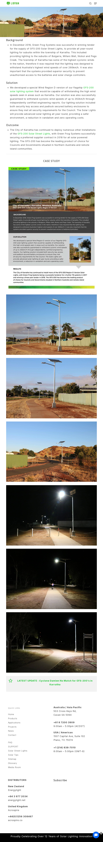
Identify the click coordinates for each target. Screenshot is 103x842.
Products (12, 718)
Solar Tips (13, 755)
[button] (95, 3)
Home (11, 714)
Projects (12, 726)
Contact (12, 735)
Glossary (12, 763)
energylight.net (16, 800)
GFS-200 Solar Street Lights (34, 133)
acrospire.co (15, 820)
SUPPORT (13, 746)
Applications (14, 722)
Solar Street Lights (17, 750)
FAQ (10, 742)
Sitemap (12, 759)
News (11, 731)
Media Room (14, 767)
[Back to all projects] (13, 22)
